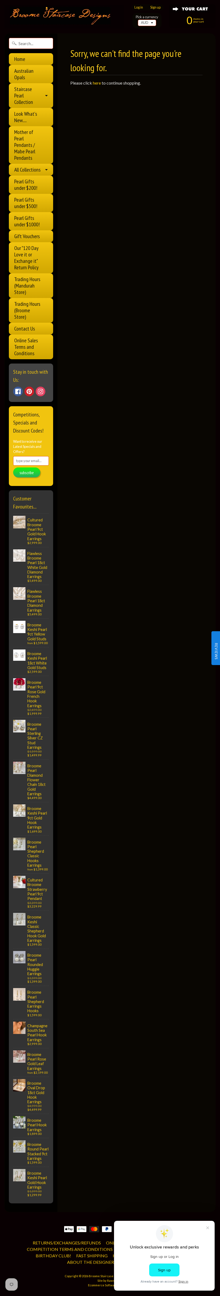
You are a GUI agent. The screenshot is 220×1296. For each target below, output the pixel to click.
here (97, 82)
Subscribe (27, 472)
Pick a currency (147, 17)
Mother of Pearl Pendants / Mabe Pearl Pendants (24, 145)
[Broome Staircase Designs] (64, 17)
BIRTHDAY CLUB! (53, 1255)
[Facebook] (18, 391)
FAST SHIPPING (92, 1255)
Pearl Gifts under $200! (25, 184)
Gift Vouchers (27, 236)
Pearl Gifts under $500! (25, 203)
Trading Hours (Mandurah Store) (27, 286)
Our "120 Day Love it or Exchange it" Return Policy (26, 258)
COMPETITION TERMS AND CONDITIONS (70, 1249)
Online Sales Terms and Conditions (26, 347)
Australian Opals (24, 74)
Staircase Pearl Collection (23, 96)
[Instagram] (40, 391)
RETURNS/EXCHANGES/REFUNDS (67, 1242)
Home (19, 59)
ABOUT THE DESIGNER (90, 1262)
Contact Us (24, 328)
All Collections (27, 169)
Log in (138, 7)
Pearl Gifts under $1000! (27, 221)
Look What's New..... (25, 117)
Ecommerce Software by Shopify (110, 1285)
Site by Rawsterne (110, 1280)
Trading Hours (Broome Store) (27, 310)
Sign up (155, 7)
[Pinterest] (29, 391)
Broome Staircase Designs (107, 1276)
